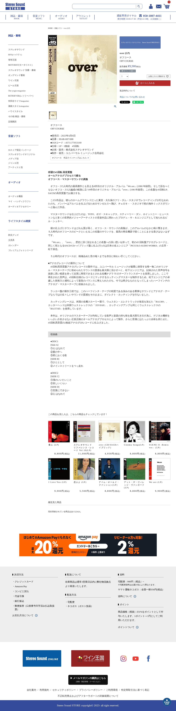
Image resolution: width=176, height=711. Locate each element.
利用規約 (44, 690)
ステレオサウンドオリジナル (21, 154)
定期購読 (12, 122)
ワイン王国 (13, 80)
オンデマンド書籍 (16, 75)
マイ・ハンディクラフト (19, 201)
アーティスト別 (15, 167)
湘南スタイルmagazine (18, 106)
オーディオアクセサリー (19, 207)
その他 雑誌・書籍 (16, 116)
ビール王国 (13, 85)
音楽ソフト (58, 28)
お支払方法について (22, 615)
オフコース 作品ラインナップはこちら (69, 158)
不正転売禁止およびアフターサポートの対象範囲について (88, 696)
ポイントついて (126, 627)
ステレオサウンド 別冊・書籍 (22, 70)
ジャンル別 (13, 163)
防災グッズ (13, 235)
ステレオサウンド (16, 49)
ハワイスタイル (15, 111)
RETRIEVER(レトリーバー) (20, 96)
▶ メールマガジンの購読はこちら (88, 680)
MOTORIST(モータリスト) (20, 65)
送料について (125, 596)
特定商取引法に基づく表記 (135, 690)
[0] (166, 6)
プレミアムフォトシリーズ (20, 250)
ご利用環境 (112, 690)
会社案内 (31, 690)
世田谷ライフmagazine (18, 101)
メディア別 (13, 159)
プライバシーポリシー (91, 690)
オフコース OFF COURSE (126, 59)
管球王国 (12, 60)
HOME (50, 28)
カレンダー (13, 245)
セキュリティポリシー (64, 690)
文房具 (11, 240)
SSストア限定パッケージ (19, 150)
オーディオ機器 (15, 196)
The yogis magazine (17, 91)
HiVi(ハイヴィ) (15, 55)
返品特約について (127, 91)
